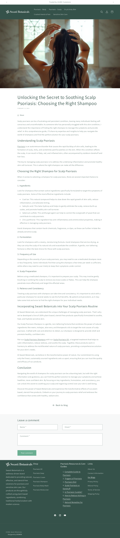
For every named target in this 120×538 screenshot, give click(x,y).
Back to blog (62, 405)
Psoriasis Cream (39, 477)
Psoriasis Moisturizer (41, 490)
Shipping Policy (93, 494)
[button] (101, 11)
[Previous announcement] (6, 2)
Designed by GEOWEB (15, 534)
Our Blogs (91, 477)
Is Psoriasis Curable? (73, 492)
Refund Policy (93, 486)
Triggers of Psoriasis (73, 478)
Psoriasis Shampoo (40, 481)
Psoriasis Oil (37, 469)
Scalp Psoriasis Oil (61, 339)
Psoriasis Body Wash (41, 486)
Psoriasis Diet (70, 482)
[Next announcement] (113, 2)
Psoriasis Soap (38, 473)
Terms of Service (94, 490)
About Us (91, 469)
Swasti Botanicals (16, 532)
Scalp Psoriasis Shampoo (35, 339)
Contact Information (95, 473)
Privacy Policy (93, 481)
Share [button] (22, 115)
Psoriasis (21, 146)
